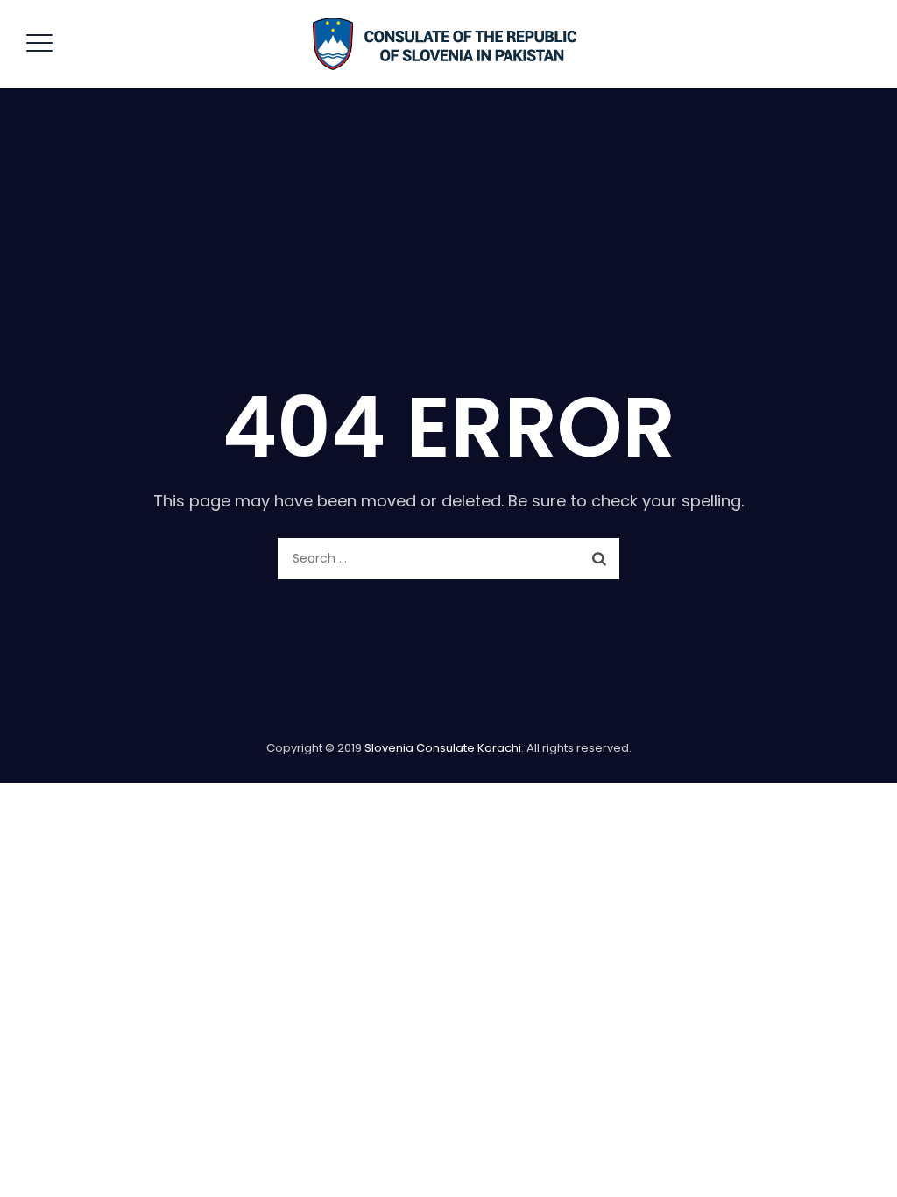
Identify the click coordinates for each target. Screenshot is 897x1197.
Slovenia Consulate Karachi (442, 748)
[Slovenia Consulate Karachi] (446, 44)
